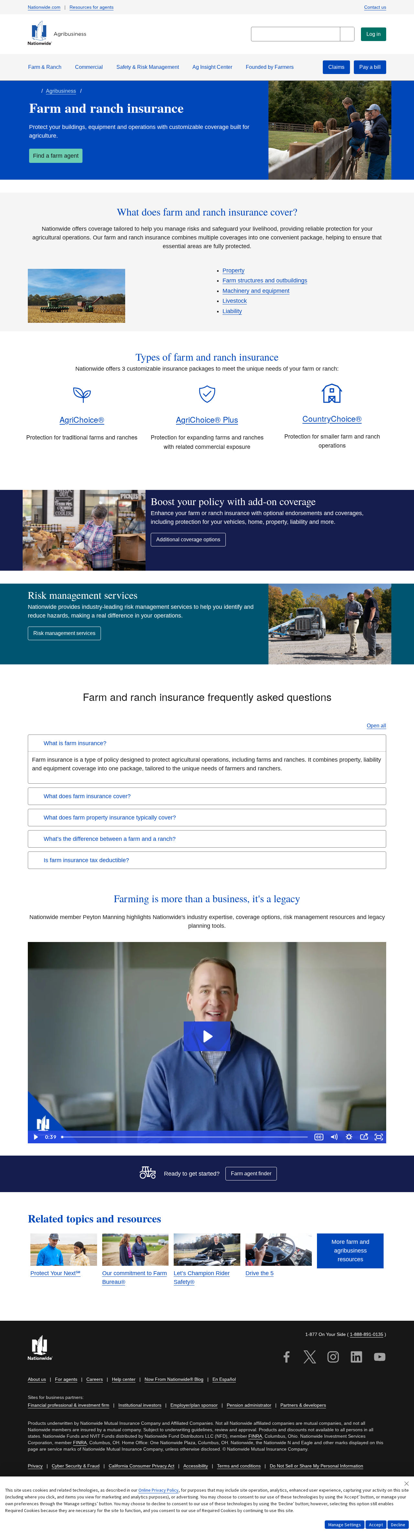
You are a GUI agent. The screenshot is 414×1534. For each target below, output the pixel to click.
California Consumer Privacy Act (141, 1465)
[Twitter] (309, 1358)
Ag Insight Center (212, 67)
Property (234, 270)
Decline (398, 1525)
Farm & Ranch (44, 67)
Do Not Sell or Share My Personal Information (316, 1465)
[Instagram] (333, 1358)
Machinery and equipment (256, 291)
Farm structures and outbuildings (265, 280)
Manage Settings (344, 1525)
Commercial (89, 67)
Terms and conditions (239, 1465)
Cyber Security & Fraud (76, 1465)
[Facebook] (286, 1358)
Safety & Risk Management (147, 67)
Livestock (235, 301)
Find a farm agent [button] (56, 156)
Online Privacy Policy (158, 1490)
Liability (232, 311)
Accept (376, 1525)
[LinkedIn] (356, 1358)
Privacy (35, 1465)
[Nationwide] (44, 1348)
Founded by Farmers (270, 67)
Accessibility (195, 1465)
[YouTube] (379, 1358)
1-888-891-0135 (366, 1334)
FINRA (255, 1436)
